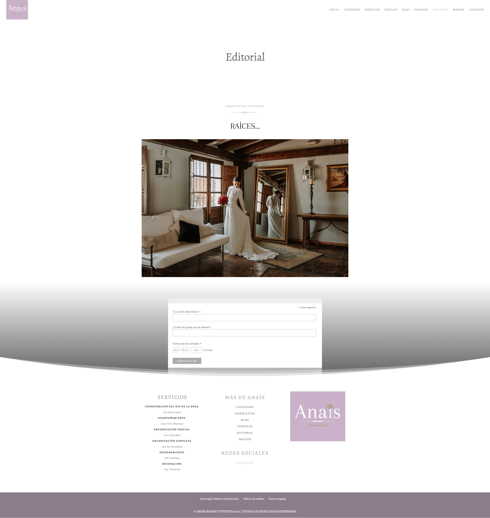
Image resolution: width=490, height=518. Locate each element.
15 (263, 267)
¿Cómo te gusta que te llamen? (192, 327)
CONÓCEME (352, 9)
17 (269, 267)
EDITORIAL (440, 9)
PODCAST (391, 9)
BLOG (405, 9)
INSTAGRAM (245, 462)
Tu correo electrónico (187, 312)
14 (259, 267)
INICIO (334, 9)
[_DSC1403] (245, 276)
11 (250, 267)
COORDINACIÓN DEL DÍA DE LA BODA (172, 406)
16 (266, 267)
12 (253, 267)
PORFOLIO (421, 9)
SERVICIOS (372, 9)
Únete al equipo (277, 499)
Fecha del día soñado (187, 344)
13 (256, 267)
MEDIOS (458, 9)
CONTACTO (476, 9)
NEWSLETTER (245, 413)
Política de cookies (253, 499)
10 (246, 267)
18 (272, 267)
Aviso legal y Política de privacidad (219, 499)
